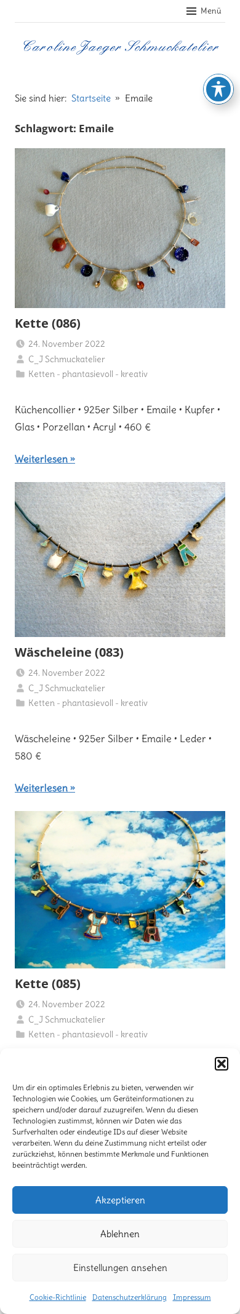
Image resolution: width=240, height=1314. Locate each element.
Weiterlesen (41, 459)
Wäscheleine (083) (69, 652)
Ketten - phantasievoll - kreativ (88, 373)
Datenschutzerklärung (129, 1297)
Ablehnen (120, 1234)
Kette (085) (48, 983)
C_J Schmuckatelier (66, 359)
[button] (221, 1064)
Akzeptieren (120, 1200)
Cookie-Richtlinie (58, 1297)
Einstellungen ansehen (120, 1267)
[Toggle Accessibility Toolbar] (218, 89)
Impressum (192, 1297)
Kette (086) (48, 323)
